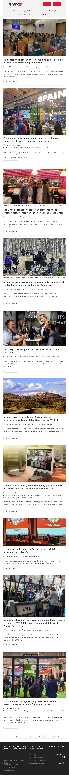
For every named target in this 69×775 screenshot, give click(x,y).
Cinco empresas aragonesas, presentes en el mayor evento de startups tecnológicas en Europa (31, 140)
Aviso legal (33, 755)
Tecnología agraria (26, 497)
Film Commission (24, 14)
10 (58, 737)
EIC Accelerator (18, 711)
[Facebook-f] (60, 754)
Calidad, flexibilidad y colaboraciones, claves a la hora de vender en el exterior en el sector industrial (33, 487)
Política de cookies (36, 758)
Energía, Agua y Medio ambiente (34, 711)
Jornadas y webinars (37, 67)
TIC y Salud (45, 147)
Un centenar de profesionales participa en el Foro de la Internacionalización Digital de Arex (33, 61)
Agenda (26, 11)
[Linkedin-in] (57, 754)
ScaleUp (27, 147)
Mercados (37, 217)
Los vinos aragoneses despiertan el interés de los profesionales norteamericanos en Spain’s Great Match (33, 211)
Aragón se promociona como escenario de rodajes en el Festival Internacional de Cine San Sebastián (33, 283)
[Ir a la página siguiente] (63, 737)
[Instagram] (63, 754)
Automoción (9, 495)
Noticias (32, 11)
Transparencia (46, 14)
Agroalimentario (27, 217)
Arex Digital (25, 67)
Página (22, 147)
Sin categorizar (54, 67)
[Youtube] (63, 757)
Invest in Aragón (51, 11)
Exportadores (40, 11)
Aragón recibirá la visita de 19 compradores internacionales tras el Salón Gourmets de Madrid (30, 418)
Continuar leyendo (11, 81)
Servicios (20, 11)
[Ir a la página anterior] (16, 737)
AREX (14, 11)
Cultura (27, 289)
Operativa (44, 495)
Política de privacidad (37, 760)
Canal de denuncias (36, 763)
